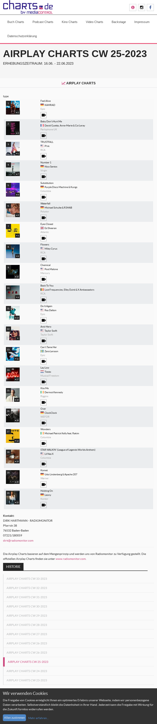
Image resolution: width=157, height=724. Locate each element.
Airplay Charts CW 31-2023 (27, 597)
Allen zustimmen (14, 717)
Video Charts (94, 22)
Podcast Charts (43, 22)
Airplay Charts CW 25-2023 (28, 661)
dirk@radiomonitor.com (18, 540)
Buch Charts (15, 22)
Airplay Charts (81, 83)
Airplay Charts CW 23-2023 (27, 680)
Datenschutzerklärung (22, 36)
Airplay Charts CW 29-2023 (27, 615)
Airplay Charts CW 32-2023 (27, 588)
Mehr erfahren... (38, 718)
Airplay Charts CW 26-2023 (27, 643)
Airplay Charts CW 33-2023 (27, 578)
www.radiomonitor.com (71, 558)
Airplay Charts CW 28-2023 (27, 625)
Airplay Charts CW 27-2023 (27, 634)
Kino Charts (69, 22)
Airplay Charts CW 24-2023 (27, 671)
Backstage (119, 22)
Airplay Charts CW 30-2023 (27, 606)
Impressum (142, 22)
